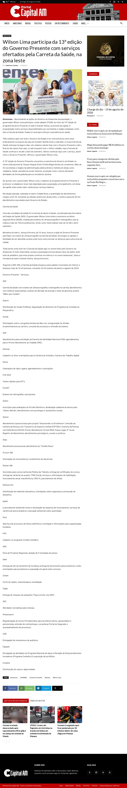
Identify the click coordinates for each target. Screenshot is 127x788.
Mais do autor (37, 701)
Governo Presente (36, 677)
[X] (122, 1)
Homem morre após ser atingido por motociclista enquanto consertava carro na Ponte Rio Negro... (105, 179)
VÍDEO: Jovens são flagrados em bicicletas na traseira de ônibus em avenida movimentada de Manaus (41, 730)
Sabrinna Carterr (12, 65)
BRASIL (28, 23)
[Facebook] (110, 1)
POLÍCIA (48, 23)
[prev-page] (4, 741)
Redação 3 (91, 116)
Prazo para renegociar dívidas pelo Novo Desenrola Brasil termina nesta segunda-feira (104, 162)
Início (61, 786)
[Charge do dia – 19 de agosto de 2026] (105, 92)
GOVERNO (23, 677)
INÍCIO (6, 23)
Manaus (47, 677)
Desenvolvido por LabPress (109, 786)
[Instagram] (114, 1)
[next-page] (8, 741)
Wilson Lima (57, 677)
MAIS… (84, 23)
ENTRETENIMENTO (62, 23)
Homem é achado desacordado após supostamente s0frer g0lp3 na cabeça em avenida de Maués (14, 730)
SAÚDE (75, 23)
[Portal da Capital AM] (63, 11)
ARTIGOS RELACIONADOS (15, 701)
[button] (121, 23)
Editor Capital (92, 137)
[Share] (118, 1)
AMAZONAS (17, 23)
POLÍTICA (38, 23)
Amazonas (13, 677)
